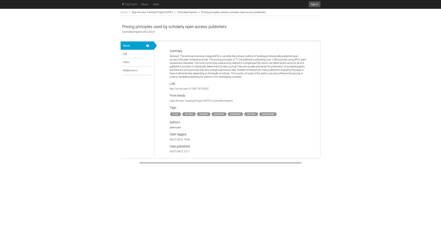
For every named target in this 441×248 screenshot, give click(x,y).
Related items (130, 70)
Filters (126, 62)
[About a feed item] (149, 46)
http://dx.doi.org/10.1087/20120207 (189, 88)
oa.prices (235, 114)
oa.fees (251, 114)
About (144, 4)
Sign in (314, 4)
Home (124, 12)
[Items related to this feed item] (149, 70)
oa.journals (268, 114)
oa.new (189, 114)
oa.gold (204, 114)
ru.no (175, 114)
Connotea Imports (187, 12)
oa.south (219, 114)
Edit (125, 54)
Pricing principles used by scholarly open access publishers (233, 12)
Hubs (156, 4)
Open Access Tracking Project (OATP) (152, 12)
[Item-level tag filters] (149, 62)
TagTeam (130, 4)
